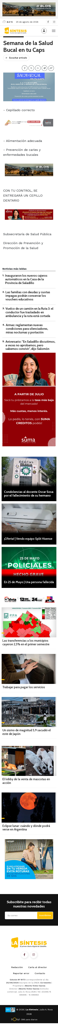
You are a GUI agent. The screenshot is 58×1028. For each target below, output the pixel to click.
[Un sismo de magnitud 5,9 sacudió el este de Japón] (29, 712)
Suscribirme (45, 915)
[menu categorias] (54, 30)
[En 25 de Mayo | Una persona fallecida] (29, 562)
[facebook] (48, 22)
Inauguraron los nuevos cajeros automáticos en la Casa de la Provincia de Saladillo (26, 279)
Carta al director (37, 967)
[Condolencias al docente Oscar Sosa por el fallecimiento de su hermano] (29, 472)
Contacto (40, 973)
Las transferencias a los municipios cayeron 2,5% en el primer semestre (25, 642)
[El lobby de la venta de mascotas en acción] (29, 761)
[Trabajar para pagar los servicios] (29, 669)
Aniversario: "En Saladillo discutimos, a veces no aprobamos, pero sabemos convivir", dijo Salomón (30, 345)
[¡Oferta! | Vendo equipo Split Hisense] (29, 519)
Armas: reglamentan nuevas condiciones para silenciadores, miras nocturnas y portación (27, 328)
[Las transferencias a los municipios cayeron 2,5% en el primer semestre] (29, 622)
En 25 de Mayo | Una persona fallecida (29, 582)
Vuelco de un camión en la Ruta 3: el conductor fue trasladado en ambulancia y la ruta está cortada (29, 312)
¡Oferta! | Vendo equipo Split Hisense (28, 539)
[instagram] (54, 22)
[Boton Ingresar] (44, 30)
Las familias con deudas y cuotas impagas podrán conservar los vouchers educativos (27, 295)
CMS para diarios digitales (29, 1020)
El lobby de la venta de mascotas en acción (26, 781)
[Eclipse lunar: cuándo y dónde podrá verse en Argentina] (29, 807)
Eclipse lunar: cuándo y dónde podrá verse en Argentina (26, 827)
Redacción (17, 967)
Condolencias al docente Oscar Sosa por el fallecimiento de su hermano (28, 493)
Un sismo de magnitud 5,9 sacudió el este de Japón (26, 732)
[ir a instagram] (33, 954)
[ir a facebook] (24, 954)
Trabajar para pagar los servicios (23, 687)
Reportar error (21, 973)
